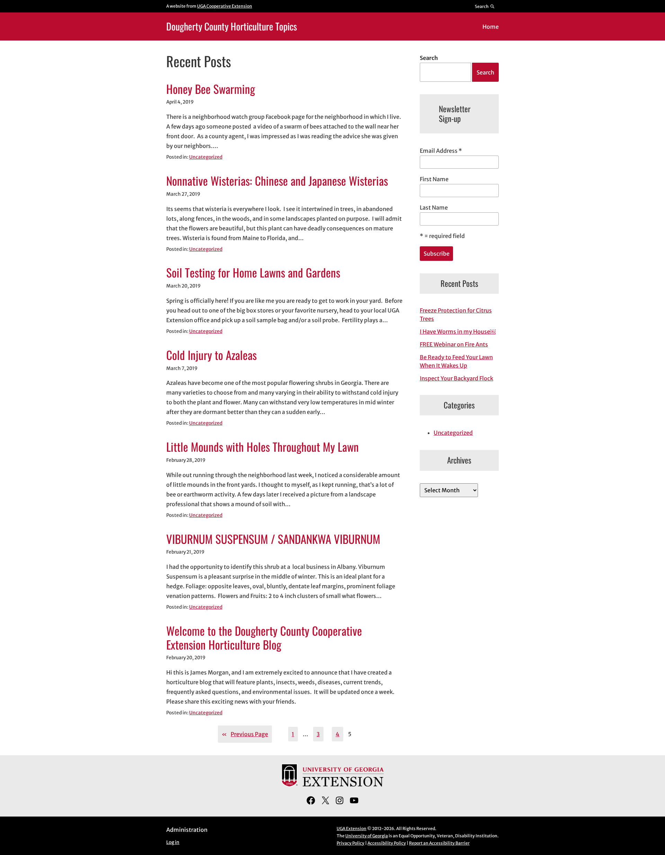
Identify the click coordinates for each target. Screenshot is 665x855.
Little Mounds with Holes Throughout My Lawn (262, 447)
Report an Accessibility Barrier (439, 843)
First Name (434, 179)
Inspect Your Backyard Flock (456, 378)
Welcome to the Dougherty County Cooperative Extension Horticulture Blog (264, 638)
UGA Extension (351, 828)
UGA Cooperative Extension (224, 6)
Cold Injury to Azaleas (211, 355)
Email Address (441, 150)
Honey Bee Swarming (210, 89)
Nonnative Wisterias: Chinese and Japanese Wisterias (277, 181)
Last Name (434, 207)
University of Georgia (366, 835)
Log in (172, 842)
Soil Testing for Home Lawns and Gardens (253, 273)
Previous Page (245, 734)
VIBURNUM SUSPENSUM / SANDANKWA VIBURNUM (273, 539)
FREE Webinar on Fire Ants (454, 344)
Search (429, 57)
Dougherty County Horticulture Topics (231, 26)
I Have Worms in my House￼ (458, 331)
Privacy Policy (350, 843)
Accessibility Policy (386, 843)
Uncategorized (205, 157)
